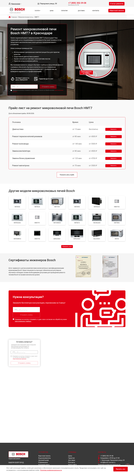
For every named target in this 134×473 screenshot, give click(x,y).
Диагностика (17, 129)
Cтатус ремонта (116, 3)
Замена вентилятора (21, 151)
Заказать (113, 129)
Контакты (95, 10)
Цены (51, 10)
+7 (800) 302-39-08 (77, 3)
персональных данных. (23, 321)
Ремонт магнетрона (20, 165)
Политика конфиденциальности (51, 470)
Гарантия (64, 10)
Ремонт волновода (20, 144)
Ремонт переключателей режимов (27, 136)
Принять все (120, 469)
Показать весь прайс (67, 175)
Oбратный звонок (117, 10)
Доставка (81, 10)
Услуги (37, 10)
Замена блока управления (23, 158)
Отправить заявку (48, 86)
